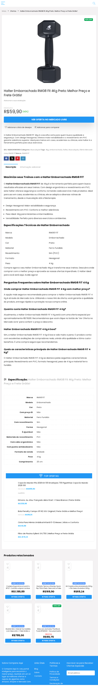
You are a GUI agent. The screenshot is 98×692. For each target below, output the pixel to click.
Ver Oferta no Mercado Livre (49, 119)
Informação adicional (30, 167)
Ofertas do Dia (18, 583)
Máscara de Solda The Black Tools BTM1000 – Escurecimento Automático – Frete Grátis (48, 631)
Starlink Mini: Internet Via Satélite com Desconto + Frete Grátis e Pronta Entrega (18, 631)
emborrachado (55, 150)
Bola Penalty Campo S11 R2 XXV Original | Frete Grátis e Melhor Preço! (50, 511)
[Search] (94, 3)
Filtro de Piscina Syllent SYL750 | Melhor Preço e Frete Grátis (46, 533)
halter (65, 150)
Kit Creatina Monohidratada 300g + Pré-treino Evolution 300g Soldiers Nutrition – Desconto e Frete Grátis (79, 589)
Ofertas (13, 11)
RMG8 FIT (11, 153)
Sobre (36, 672)
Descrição (11, 167)
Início (4, 11)
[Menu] (3, 3)
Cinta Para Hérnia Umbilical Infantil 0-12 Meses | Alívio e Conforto (48, 522)
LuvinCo (21, 493)
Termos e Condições (54, 678)
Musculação (35, 150)
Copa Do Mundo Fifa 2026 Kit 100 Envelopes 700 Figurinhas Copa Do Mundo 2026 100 (53, 484)
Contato (38, 676)
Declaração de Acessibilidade (56, 684)
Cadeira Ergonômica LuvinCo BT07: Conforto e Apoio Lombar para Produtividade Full (18, 588)
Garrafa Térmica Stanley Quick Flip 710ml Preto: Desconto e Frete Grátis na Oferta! (48, 588)
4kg (47, 150)
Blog (36, 669)
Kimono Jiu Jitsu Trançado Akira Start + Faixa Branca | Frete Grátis (49, 500)
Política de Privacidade (55, 672)
